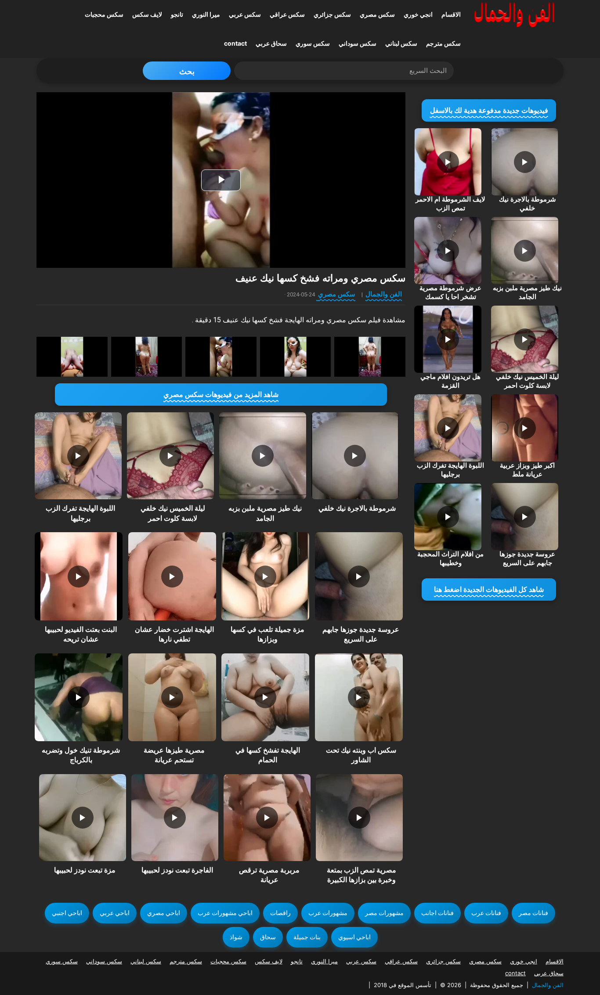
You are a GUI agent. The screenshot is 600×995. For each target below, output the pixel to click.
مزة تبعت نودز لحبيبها (85, 870)
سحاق (268, 937)
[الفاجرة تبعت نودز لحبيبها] (174, 817)
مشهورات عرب (327, 912)
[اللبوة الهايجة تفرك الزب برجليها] (78, 455)
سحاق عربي (271, 43)
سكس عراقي (287, 14)
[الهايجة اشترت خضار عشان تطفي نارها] (172, 576)
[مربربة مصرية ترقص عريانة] (267, 817)
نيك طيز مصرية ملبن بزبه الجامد (527, 292)
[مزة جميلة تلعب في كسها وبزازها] (265, 576)
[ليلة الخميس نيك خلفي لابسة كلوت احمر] (170, 455)
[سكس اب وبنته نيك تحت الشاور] (359, 697)
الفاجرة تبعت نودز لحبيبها (177, 870)
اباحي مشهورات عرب (225, 912)
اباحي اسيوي (354, 937)
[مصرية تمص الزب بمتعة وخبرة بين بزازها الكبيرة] (359, 817)
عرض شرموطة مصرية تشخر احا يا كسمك (450, 292)
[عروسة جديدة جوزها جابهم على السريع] (359, 576)
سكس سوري (313, 43)
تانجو (177, 14)
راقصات (280, 912)
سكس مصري (377, 14)
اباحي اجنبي (67, 912)
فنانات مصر (533, 912)
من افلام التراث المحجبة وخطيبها (450, 558)
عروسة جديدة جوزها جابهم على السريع (527, 558)
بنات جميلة (307, 937)
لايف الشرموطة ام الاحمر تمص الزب (450, 203)
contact (235, 43)
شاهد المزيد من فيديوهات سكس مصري (220, 394)
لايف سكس (147, 14)
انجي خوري (418, 14)
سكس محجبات (104, 14)
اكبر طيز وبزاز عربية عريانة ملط (527, 469)
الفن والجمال (383, 294)
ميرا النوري (206, 14)
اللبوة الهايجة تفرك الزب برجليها (450, 469)
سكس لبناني (401, 43)
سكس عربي (245, 14)
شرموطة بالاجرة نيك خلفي (357, 508)
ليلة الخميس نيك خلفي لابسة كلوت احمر (527, 381)
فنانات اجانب (437, 912)
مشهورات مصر (384, 912)
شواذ (236, 937)
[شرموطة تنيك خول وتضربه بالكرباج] (79, 697)
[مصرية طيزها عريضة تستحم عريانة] (172, 697)
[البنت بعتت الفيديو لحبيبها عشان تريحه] (79, 576)
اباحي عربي (115, 912)
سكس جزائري (332, 14)
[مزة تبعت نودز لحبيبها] (82, 817)
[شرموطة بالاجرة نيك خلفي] (354, 455)
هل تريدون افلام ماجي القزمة (450, 381)
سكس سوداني (357, 43)
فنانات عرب (486, 912)
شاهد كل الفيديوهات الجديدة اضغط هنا (489, 589)
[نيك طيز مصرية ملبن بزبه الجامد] (262, 455)
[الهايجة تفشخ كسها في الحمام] (265, 697)
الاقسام (451, 14)
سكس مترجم (443, 43)
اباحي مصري (163, 912)
